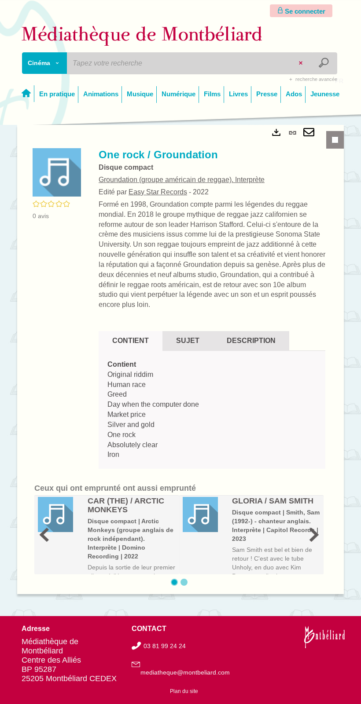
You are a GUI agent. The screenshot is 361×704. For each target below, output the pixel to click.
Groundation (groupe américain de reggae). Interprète (182, 179)
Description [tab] (251, 340)
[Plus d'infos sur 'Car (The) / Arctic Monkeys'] (59, 514)
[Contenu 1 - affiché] (174, 582)
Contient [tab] (130, 340)
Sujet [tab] (187, 340)
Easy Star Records (158, 192)
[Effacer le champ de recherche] (301, 63)
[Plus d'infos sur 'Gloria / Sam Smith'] (204, 514)
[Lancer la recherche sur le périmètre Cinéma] (324, 63)
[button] (57, 171)
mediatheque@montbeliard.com (185, 672)
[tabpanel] (180, 359)
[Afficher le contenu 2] (184, 582)
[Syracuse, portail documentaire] (142, 36)
